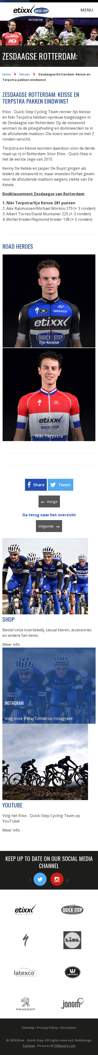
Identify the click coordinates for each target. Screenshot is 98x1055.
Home (6, 74)
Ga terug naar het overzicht (49, 514)
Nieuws (24, 74)
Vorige (52, 501)
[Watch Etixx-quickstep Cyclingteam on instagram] (57, 879)
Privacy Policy (47, 1027)
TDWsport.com (64, 1046)
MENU (86, 10)
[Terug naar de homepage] (27, 15)
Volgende (46, 526)
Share (38, 484)
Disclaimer (68, 1027)
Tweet (64, 484)
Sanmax (29, 1046)
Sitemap (28, 1027)
